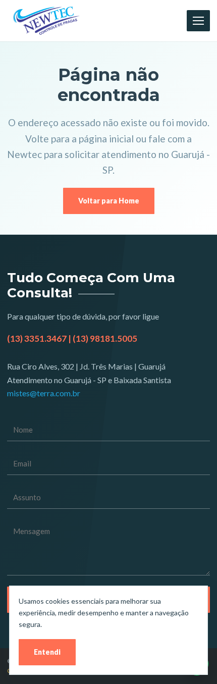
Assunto (108, 497)
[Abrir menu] (198, 20)
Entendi (47, 652)
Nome (108, 429)
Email (108, 463)
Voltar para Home (108, 200)
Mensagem (108, 547)
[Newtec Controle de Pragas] (46, 20)
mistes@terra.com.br (43, 393)
